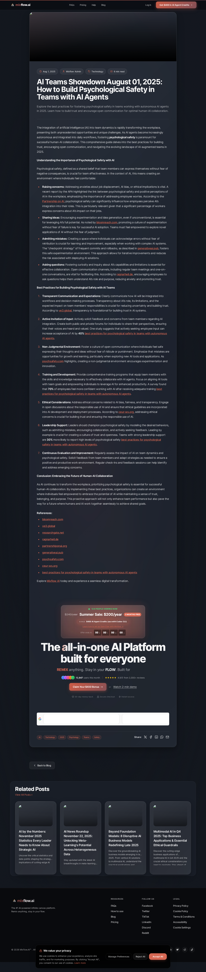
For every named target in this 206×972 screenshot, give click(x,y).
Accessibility (180, 922)
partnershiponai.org (54, 545)
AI (39, 737)
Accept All (158, 956)
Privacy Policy (180, 905)
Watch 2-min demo (125, 686)
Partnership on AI (53, 201)
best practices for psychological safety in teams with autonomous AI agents (89, 572)
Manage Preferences (119, 956)
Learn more (80, 963)
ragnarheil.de (125, 274)
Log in (148, 5)
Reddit (145, 932)
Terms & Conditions (184, 916)
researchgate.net (53, 532)
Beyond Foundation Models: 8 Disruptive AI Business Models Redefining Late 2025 (125, 838)
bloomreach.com (106, 222)
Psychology (74, 737)
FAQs (71, 5)
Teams (86, 737)
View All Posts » (24, 794)
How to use (117, 911)
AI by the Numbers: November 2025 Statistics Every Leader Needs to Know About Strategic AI (35, 840)
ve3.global (65, 310)
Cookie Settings (182, 927)
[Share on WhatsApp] (162, 737)
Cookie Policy (180, 911)
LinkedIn (146, 922)
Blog (103, 5)
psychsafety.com (53, 361)
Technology (50, 737)
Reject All (140, 956)
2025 (62, 737)
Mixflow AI (53, 581)
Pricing (83, 5)
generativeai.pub (148, 248)
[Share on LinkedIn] (156, 737)
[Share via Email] (167, 737)
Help (94, 5)
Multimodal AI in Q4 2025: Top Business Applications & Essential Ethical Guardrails (170, 838)
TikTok (145, 916)
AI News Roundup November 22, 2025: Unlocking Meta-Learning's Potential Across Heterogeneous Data (80, 843)
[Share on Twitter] (145, 737)
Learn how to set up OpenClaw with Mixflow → (103, 626)
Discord (146, 927)
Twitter (145, 911)
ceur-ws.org (126, 411)
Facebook (147, 905)
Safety (97, 737)
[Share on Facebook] (151, 737)
